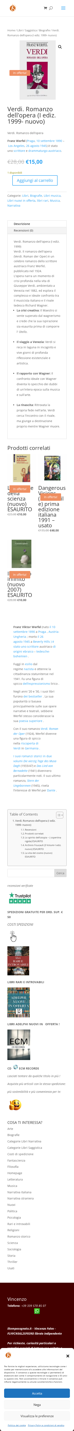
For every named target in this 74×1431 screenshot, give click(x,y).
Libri (20, 30)
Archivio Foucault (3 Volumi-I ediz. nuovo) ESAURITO (43, 847)
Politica (12, 1211)
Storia (11, 1256)
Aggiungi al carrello (35, 180)
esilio (28, 664)
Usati (10, 1268)
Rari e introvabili (18, 1224)
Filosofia (12, 1167)
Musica (55, 200)
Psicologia (14, 1217)
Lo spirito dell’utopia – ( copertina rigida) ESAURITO (43, 839)
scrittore (19, 151)
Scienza (12, 1243)
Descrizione (22, 224)
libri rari (42, 200)
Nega (37, 1405)
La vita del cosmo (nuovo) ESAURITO (38, 854)
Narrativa (13, 205)
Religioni (13, 1230)
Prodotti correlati (34, 833)
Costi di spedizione (20, 1154)
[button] (68, 1356)
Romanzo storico (18, 1236)
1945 (43, 146)
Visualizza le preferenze (37, 1416)
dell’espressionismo (36, 684)
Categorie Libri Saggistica (24, 1148)
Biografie (44, 30)
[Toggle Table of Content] (57, 815)
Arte (10, 1129)
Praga (31, 141)
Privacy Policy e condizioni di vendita (46, 1425)
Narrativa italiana (19, 1192)
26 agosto (32, 146)
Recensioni (30, 829)
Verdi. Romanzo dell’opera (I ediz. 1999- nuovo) (35, 823)
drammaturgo (37, 151)
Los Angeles (16, 146)
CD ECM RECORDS (23, 1068)
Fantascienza (16, 1160)
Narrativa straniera (20, 1198)
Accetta (37, 1393)
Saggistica (31, 30)
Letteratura (15, 1179)
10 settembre (45, 141)
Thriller (12, 1262)
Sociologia (14, 1249)
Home (11, 30)
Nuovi (11, 1205)
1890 (59, 141)
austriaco (54, 151)
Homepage (14, 1173)
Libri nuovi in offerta (21, 200)
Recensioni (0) (23, 230)
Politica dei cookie (17, 1425)
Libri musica (52, 196)
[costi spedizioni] (13, 941)
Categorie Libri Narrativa (24, 1141)
